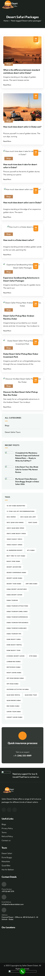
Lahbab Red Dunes (14, 661)
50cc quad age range (15, 522)
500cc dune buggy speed (16, 533)
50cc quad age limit (28, 517)
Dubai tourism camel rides (17, 611)
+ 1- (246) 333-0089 (22, 755)
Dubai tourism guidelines (17, 628)
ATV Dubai (31, 550)
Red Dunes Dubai (13, 706)
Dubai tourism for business (17, 622)
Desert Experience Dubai (16, 572)
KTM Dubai (33, 656)
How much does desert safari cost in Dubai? (22, 202)
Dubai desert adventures (17, 589)
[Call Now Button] (22, 971)
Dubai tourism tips (14, 634)
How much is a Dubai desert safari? (18, 240)
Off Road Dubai (12, 684)
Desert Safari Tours (12, 432)
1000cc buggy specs (14, 539)
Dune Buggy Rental (14, 645)
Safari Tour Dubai (14, 711)
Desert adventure (14, 567)
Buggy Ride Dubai (13, 561)
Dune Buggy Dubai (14, 639)
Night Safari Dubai (14, 672)
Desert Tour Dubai (14, 583)
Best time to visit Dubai (16, 556)
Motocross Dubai (13, 667)
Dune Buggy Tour (13, 650)
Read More (7, 85)
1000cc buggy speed (14, 544)
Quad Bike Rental (13, 695)
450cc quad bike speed (15, 528)
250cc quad (32, 522)
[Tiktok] (14, 810)
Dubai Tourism (12, 600)
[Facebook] (4, 810)
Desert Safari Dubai (14, 578)
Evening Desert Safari (16, 656)
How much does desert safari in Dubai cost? (22, 127)
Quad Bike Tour (31, 695)
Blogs (9, 64)
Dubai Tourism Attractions (17, 606)
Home (6, 21)
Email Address (6, 902)
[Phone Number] (4, 884)
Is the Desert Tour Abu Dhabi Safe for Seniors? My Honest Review (26, 469)
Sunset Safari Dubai (14, 717)
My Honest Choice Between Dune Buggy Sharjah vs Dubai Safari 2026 (27, 481)
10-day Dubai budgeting (16, 506)
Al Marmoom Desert (14, 550)
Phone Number (7, 889)
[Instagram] (9, 810)
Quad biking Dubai (14, 700)
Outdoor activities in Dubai (18, 689)
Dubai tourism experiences (17, 617)
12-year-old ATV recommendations (21, 511)
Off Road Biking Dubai (15, 678)
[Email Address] (4, 897)
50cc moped (11, 517)
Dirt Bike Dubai (31, 583)
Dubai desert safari (14, 595)
